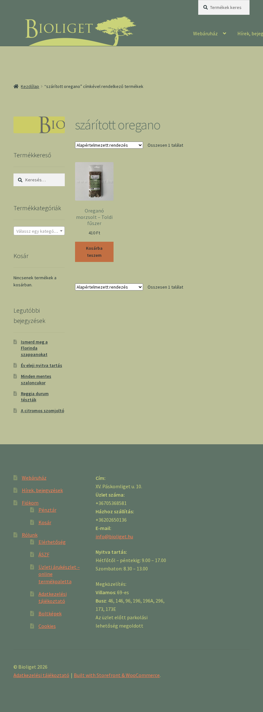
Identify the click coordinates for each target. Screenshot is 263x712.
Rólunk (30, 535)
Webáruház (205, 33)
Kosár (44, 522)
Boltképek (50, 613)
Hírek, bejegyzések (42, 490)
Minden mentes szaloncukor (36, 379)
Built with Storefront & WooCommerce (117, 675)
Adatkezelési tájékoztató (41, 675)
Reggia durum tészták (35, 397)
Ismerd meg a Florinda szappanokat (34, 348)
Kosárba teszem (94, 251)
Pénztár (47, 510)
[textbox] (39, 231)
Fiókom (30, 502)
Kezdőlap (30, 86)
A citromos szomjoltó (42, 410)
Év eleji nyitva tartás (41, 365)
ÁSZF (43, 554)
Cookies (47, 626)
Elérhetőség (52, 542)
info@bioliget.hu (114, 536)
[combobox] (39, 230)
